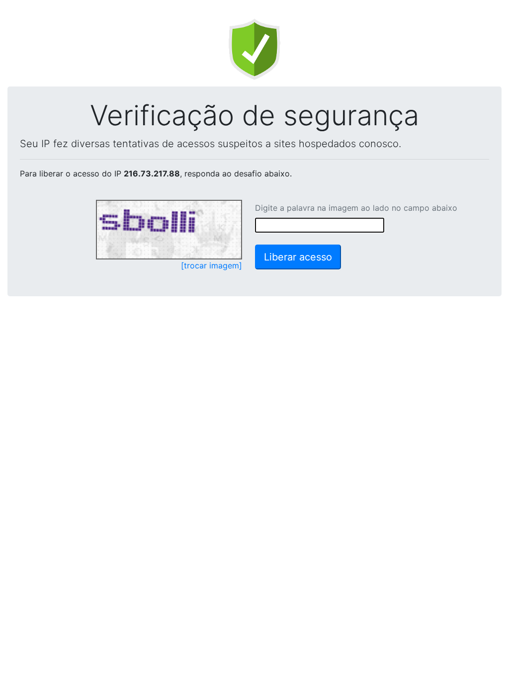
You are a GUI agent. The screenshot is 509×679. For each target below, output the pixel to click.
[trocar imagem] (211, 265)
